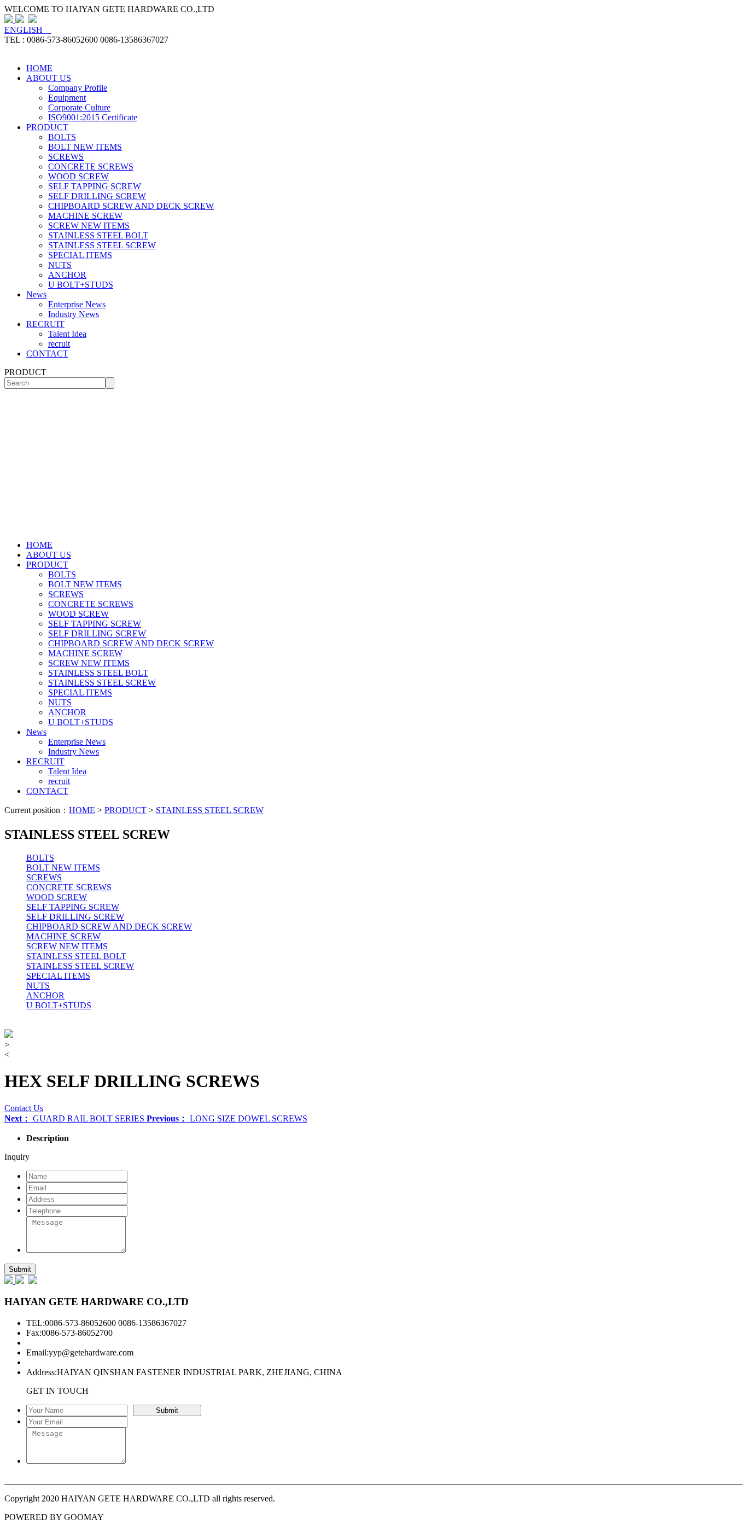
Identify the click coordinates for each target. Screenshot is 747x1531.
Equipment (67, 97)
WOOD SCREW (78, 176)
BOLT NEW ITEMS (85, 146)
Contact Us (23, 1108)
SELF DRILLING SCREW (97, 196)
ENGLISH (27, 29)
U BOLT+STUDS (80, 284)
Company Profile (77, 87)
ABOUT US (48, 78)
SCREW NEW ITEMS (89, 225)
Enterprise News (77, 304)
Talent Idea (67, 333)
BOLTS (62, 137)
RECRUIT (45, 324)
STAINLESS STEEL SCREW (102, 245)
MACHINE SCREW (85, 215)
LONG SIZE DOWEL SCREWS (227, 1118)
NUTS (60, 265)
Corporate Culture (79, 107)
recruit (59, 343)
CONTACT (47, 353)
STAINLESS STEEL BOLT (98, 235)
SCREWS (66, 156)
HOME (39, 68)
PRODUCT (47, 127)
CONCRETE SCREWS (90, 166)
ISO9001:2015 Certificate (92, 117)
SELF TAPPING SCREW (94, 186)
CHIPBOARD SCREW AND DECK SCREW (131, 206)
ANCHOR (67, 274)
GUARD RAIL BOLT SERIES (75, 1118)
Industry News (73, 314)
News (36, 294)
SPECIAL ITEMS (80, 255)
